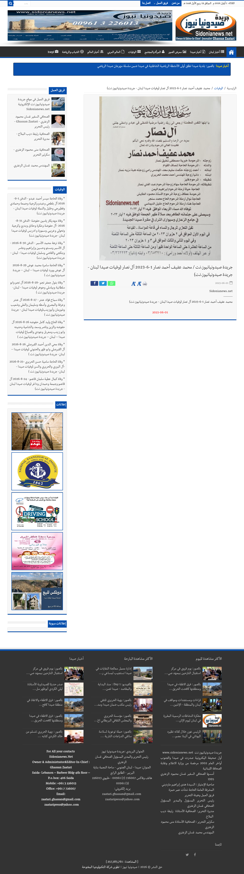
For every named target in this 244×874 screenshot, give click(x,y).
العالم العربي (113, 52)
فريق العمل (162, 3)
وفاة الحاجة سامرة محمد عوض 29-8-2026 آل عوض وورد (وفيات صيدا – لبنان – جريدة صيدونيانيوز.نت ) (39, 271)
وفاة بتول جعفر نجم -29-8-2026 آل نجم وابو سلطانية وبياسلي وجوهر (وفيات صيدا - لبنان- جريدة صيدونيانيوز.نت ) (37, 288)
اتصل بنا (146, 3)
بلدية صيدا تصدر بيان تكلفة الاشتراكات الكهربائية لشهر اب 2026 (176, 66)
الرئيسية (231, 89)
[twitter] (187, 855)
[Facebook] (195, 855)
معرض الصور (175, 52)
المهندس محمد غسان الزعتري (32, 166)
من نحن (176, 3)
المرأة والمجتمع (152, 52)
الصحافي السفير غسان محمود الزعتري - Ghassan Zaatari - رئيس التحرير (32, 122)
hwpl (51, 52)
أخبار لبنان (214, 52)
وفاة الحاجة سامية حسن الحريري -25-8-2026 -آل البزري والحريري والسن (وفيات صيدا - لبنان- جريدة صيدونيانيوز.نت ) (37, 367)
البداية (231, 52)
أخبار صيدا (195, 52)
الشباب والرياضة (70, 52)
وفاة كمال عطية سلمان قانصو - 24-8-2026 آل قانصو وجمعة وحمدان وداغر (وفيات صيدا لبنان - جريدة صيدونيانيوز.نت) (37, 384)
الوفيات (132, 52)
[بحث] (10, 3)
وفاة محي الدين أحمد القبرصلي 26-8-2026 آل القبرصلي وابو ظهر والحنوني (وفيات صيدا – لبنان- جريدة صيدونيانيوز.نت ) (38, 350)
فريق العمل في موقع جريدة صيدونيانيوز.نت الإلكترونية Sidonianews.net (34, 105)
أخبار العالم (93, 52)
